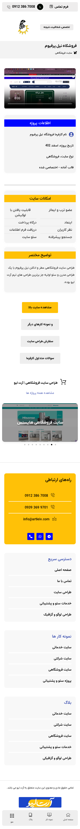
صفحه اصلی (68, 819)
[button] (55, 444)
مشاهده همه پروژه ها (40, 393)
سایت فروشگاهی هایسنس (40, 422)
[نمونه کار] (49, 815)
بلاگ (31, 819)
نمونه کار (49, 819)
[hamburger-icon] (12, 816)
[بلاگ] (31, 815)
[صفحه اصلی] (68, 815)
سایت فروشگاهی (63, 53)
